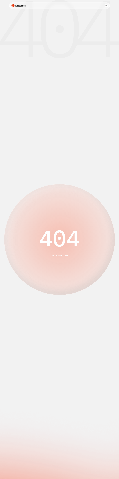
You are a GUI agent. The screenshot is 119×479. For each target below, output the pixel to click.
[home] (18, 5)
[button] (106, 5)
